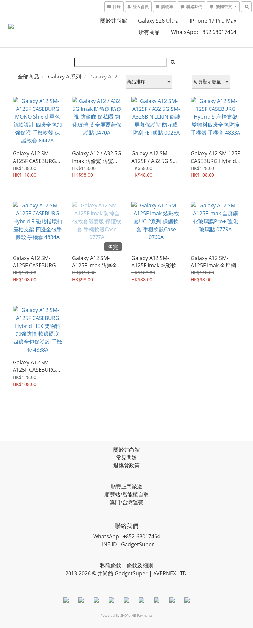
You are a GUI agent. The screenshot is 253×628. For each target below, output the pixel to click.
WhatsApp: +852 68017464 (203, 32)
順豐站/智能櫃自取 (126, 494)
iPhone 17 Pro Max (213, 20)
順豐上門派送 (126, 486)
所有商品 (149, 32)
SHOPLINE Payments (136, 615)
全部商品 (28, 76)
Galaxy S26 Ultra (158, 20)
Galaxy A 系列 (64, 76)
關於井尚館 (113, 20)
